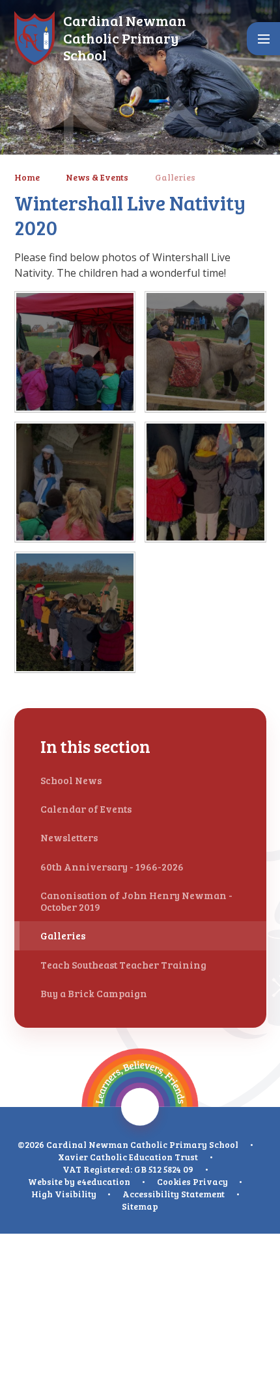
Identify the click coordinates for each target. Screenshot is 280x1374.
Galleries (175, 177)
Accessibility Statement (173, 1194)
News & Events (97, 177)
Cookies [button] (174, 1181)
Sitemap (140, 1206)
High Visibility (63, 1194)
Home (27, 177)
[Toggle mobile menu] (263, 38)
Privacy (210, 1181)
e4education (103, 1181)
